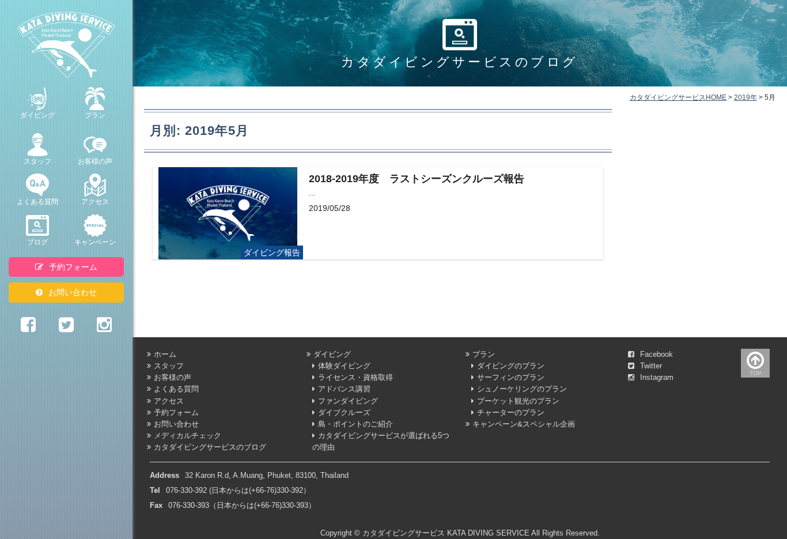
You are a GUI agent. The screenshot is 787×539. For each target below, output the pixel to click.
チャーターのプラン (510, 413)
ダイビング (37, 115)
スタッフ (37, 161)
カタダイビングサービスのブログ (210, 447)
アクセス (95, 202)
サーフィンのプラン (510, 378)
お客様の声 (95, 161)
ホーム (165, 354)
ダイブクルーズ (344, 413)
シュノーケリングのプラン (522, 389)
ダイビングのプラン (510, 366)
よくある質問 (37, 202)
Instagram (657, 378)
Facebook (656, 354)
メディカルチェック (187, 436)
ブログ (37, 242)
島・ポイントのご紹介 (355, 424)
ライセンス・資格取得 (355, 378)
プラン (95, 115)
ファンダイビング (348, 401)
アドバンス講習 (344, 389)
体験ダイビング (344, 366)
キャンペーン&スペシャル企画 (523, 424)
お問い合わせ (72, 292)
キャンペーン (95, 242)
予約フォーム (73, 267)
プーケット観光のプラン (518, 401)
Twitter (651, 366)
